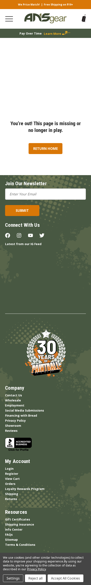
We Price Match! (29, 4)
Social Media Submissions (24, 410)
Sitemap (11, 540)
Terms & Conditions (20, 545)
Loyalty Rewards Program (24, 489)
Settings (13, 578)
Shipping (11, 494)
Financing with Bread (21, 415)
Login (9, 469)
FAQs (9, 535)
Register (11, 474)
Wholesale (13, 400)
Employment (14, 405)
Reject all (35, 578)
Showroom (13, 426)
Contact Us (13, 395)
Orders (10, 484)
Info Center (13, 529)
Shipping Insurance (19, 524)
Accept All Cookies (65, 578)
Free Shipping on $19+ (58, 4)
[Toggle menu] (9, 18)
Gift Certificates (17, 519)
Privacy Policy (15, 421)
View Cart (12, 479)
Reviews (11, 431)
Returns (11, 499)
